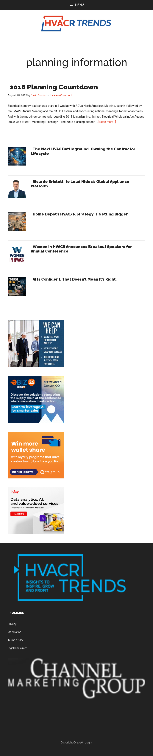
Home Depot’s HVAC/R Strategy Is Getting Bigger (80, 214)
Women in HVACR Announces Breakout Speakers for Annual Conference (81, 248)
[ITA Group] (36, 477)
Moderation (14, 631)
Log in (89, 742)
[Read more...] (107, 122)
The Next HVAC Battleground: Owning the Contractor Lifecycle (83, 151)
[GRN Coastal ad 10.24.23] (36, 366)
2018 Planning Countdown (54, 87)
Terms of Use (16, 640)
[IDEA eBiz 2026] (36, 421)
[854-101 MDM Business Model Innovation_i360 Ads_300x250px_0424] (36, 533)
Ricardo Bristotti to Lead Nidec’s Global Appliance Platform (80, 183)
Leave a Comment (61, 95)
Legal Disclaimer (17, 648)
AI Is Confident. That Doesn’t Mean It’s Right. (75, 279)
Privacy (12, 623)
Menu (79, 5)
